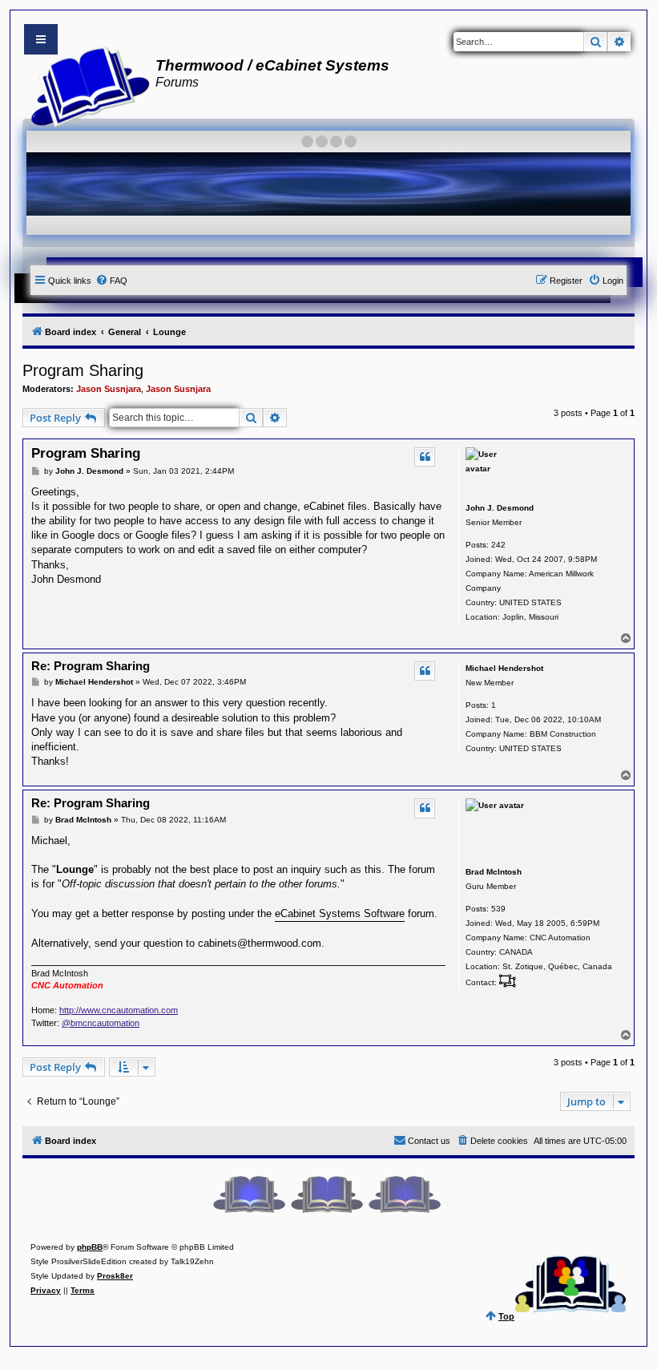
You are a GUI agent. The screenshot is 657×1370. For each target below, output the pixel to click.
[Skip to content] (41, 39)
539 (498, 908)
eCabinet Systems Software (340, 913)
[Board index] (85, 85)
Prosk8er (115, 1275)
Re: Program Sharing (90, 666)
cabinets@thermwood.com (259, 943)
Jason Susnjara (108, 389)
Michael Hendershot (504, 668)
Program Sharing (82, 370)
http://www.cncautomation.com (118, 1010)
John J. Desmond (500, 507)
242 (498, 544)
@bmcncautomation (100, 1023)
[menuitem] (111, 280)
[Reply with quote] (424, 457)
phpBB (90, 1247)
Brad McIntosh (494, 871)
